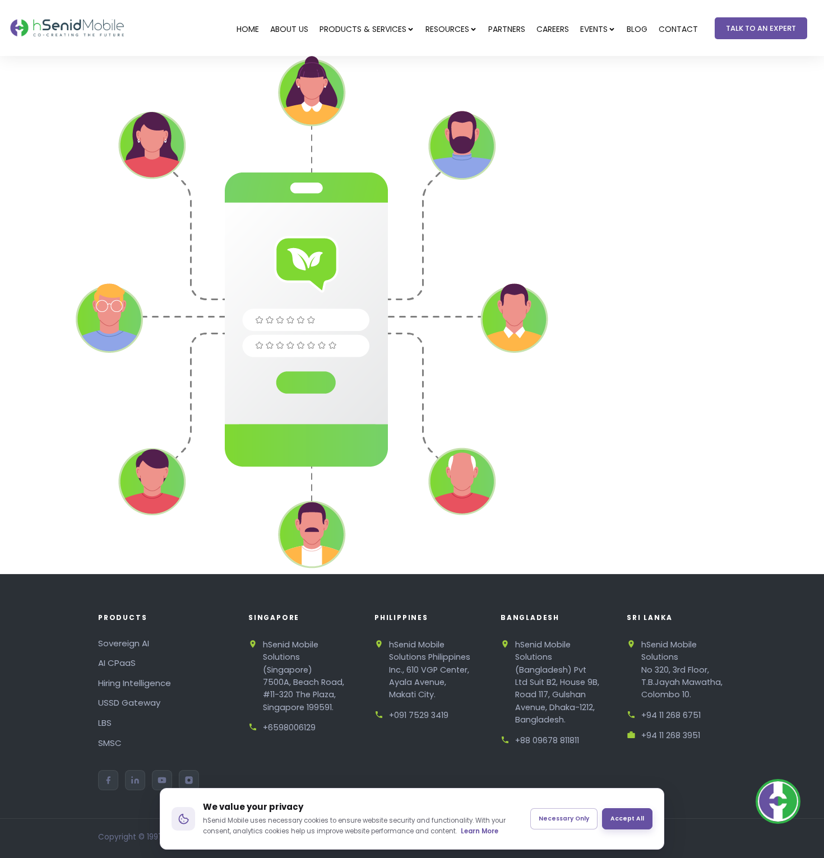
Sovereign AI (123, 643)
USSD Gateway (129, 702)
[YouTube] (162, 780)
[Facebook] (108, 780)
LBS (105, 723)
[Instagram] (189, 780)
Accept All (627, 818)
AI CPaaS (117, 663)
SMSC (110, 743)
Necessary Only (564, 818)
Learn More (479, 831)
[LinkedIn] (135, 780)
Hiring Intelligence (134, 683)
